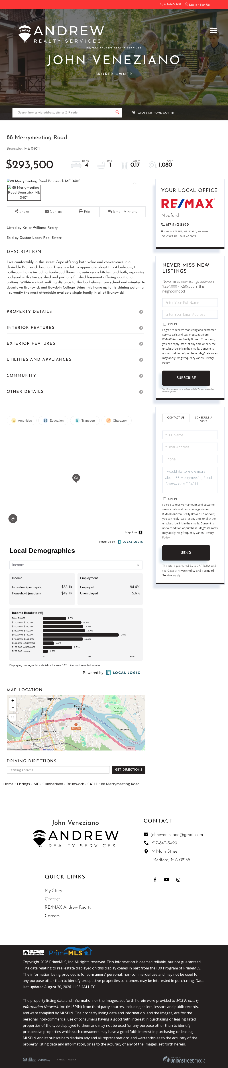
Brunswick (75, 783)
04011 (93, 783)
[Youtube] (166, 880)
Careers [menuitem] (52, 916)
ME (36, 783)
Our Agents (188, 236)
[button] (117, 113)
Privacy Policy (186, 571)
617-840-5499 (172, 4)
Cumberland (53, 783)
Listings (23, 783)
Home (8, 783)
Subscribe (186, 378)
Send (186, 553)
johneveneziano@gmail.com (177, 835)
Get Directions (128, 769)
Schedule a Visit (203, 419)
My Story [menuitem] (53, 891)
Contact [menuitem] (52, 899)
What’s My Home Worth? (156, 113)
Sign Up (205, 5)
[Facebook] (155, 880)
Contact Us (169, 236)
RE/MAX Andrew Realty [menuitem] (68, 907)
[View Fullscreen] (12, 717)
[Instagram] (178, 880)
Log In (193, 5)
